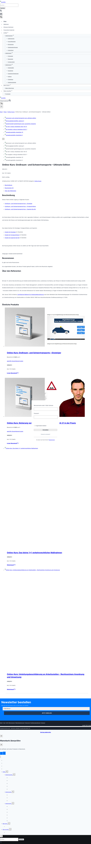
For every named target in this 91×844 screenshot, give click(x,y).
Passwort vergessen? (45, 434)
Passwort (36, 413)
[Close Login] (1, 736)
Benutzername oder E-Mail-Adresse (43, 405)
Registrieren (52, 440)
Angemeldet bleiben (40, 425)
